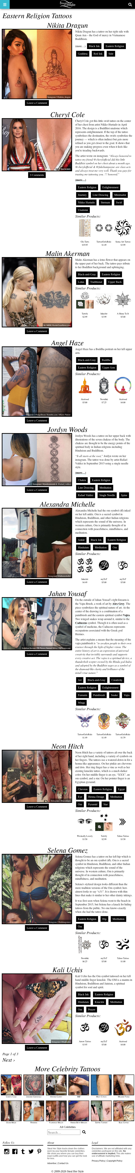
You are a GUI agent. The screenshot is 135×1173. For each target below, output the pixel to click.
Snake (114, 695)
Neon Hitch (67, 745)
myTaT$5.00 (104, 580)
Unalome (83, 210)
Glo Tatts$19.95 (85, 243)
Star (105, 804)
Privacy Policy (98, 1161)
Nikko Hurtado (86, 202)
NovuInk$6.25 (85, 960)
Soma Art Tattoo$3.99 (122, 243)
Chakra (82, 480)
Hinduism (83, 547)
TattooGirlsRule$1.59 (122, 736)
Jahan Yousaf (67, 593)
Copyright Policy (114, 1161)
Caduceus (81, 623)
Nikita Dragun (67, 25)
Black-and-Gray (87, 274)
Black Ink (94, 46)
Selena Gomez (67, 850)
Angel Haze (67, 342)
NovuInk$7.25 (104, 401)
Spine (124, 495)
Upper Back (115, 281)
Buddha (106, 360)
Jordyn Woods (67, 429)
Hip (104, 919)
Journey (82, 194)
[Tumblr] (23, 1155)
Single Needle (107, 495)
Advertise (51, 1163)
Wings (81, 702)
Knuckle (99, 1002)
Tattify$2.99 (85, 315)
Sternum (105, 202)
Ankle (81, 539)
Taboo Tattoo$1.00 (123, 960)
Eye (80, 796)
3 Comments (37, 175)
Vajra (126, 615)
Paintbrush (99, 695)
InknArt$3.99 (104, 315)
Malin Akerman (68, 253)
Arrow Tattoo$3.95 (85, 1043)
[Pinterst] (39, 1155)
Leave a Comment (37, 102)
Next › (8, 1059)
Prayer (91, 1009)
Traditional (96, 281)
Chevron (83, 789)
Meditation (105, 487)
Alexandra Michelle (67, 504)
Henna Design (96, 796)
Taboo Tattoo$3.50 (123, 837)
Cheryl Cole (67, 114)
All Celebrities (68, 1127)
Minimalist (120, 194)
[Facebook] (15, 1155)
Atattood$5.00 (85, 401)
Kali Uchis (67, 969)
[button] (5, 4)
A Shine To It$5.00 (123, 315)
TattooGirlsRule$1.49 (104, 243)
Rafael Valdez (85, 495)
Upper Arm (108, 367)
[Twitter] (31, 1155)
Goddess (83, 53)
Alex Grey (118, 604)
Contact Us (63, 1163)
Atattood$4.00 (123, 401)
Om (115, 547)
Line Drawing (100, 194)
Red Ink (98, 53)
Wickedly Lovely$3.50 (85, 837)
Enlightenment (110, 187)
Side (110, 53)
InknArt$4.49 (84, 580)
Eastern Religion (115, 46)
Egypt (121, 789)
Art (80, 680)
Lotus (81, 281)
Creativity (116, 680)
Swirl (119, 202)
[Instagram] (7, 1155)
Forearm (82, 695)
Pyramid (92, 804)
